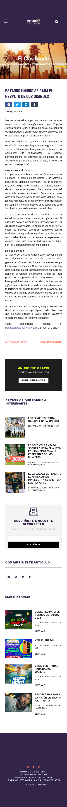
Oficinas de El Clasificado (33, 777)
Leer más (40, 631)
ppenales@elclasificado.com (21, 327)
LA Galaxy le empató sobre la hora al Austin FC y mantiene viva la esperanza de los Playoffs (44, 451)
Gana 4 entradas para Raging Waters (46, 668)
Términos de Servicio (33, 772)
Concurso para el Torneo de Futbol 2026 (47, 614)
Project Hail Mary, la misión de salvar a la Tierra (48, 697)
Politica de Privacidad (33, 775)
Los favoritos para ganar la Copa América (43, 420)
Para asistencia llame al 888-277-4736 (34, 780)
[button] (57, 22)
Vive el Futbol (44, 640)
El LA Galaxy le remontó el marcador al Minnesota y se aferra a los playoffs (45, 478)
